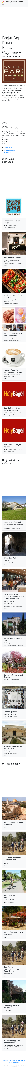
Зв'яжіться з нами (14, 1062)
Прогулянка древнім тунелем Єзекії (12, 858)
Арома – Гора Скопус (13, 370)
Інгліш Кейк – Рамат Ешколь (12, 222)
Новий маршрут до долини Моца (12, 1041)
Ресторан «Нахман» (12, 257)
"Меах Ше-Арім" (11, 558)
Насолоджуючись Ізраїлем (14, 2)
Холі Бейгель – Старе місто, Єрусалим (12, 409)
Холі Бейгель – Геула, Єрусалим (13, 446)
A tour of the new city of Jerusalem (13, 933)
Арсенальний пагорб (12, 522)
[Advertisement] (14, 21)
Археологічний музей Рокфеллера (13, 747)
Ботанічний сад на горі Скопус (13, 676)
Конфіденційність (7, 1060)
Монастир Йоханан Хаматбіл (12, 1007)
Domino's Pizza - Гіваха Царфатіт (13, 296)
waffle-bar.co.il (8, 152)
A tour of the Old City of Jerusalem (13, 824)
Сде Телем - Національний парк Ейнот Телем (12, 969)
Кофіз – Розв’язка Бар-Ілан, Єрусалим (13, 334)
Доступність (21, 1060)
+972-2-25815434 (9, 148)
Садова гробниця (11, 712)
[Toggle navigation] (3, 4)
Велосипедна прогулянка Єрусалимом (9, 897)
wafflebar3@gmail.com (10, 150)
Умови (15, 1060)
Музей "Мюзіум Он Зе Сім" (13, 639)
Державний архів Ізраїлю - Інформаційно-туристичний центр (14, 596)
